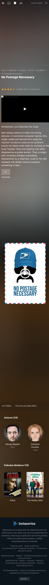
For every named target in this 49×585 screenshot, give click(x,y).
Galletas (19, 556)
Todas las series (16, 546)
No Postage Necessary (11, 73)
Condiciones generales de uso (35, 556)
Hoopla (22, 70)
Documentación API (9, 548)
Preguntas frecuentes (27, 548)
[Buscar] (46, 3)
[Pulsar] (12, 484)
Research (39, 560)
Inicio (3, 70)
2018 (31, 70)
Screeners (30, 560)
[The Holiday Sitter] (35, 484)
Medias (22, 560)
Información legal (7, 556)
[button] (12, 437)
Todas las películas (31, 546)
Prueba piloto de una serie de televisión (20, 563)
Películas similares (26, 406)
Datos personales (24, 558)
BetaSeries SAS (12, 560)
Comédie (40, 70)
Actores (6, 406)
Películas (13, 70)
